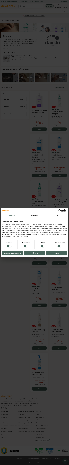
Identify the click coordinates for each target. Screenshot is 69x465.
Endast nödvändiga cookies (12, 253)
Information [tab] (34, 215)
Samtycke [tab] (12, 215)
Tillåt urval (34, 253)
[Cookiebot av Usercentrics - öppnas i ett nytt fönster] (59, 210)
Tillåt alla (56, 253)
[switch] (26, 246)
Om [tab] (57, 215)
